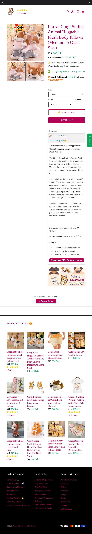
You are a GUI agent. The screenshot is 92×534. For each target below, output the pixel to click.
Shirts (63, 487)
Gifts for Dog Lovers (43, 480)
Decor (63, 498)
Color (50, 100)
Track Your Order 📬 (15, 483)
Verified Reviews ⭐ (15, 498)
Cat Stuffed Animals (43, 508)
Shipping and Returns (16, 487)
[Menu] (83, 11)
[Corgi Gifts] (66, 262)
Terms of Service (14, 501)
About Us (11, 494)
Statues (64, 505)
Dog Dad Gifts (41, 487)
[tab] (66, 131)
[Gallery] (25, 53)
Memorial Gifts (41, 494)
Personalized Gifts (42, 491)
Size (50, 90)
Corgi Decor (75, 191)
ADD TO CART (66, 112)
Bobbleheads (66, 509)
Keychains (65, 501)
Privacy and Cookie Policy (18, 505)
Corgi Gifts (69, 213)
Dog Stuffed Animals (43, 505)
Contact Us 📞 (13, 480)
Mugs (63, 494)
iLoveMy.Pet (17, 526)
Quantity (77, 100)
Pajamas (64, 483)
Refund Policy (13, 491)
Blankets (64, 491)
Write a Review (48, 302)
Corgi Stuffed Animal (68, 158)
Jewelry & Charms (69, 480)
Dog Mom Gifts (41, 483)
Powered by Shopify (29, 526)
